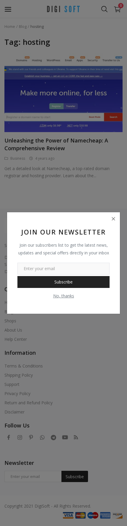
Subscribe (63, 282)
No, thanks (63, 296)
